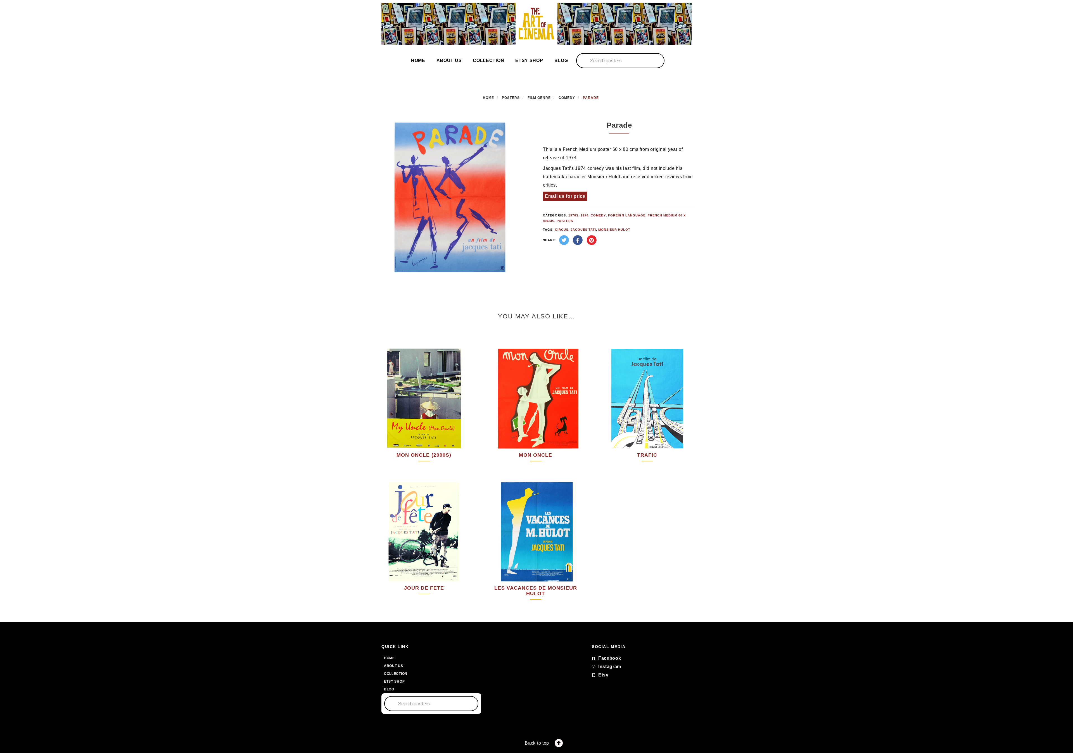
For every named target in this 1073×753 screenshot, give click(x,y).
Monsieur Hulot (614, 229)
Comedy (567, 98)
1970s (573, 215)
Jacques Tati (583, 229)
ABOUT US (449, 60)
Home (488, 98)
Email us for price (565, 196)
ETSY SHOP (529, 60)
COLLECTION (488, 60)
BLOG (561, 60)
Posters (511, 98)
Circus (561, 229)
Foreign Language (626, 215)
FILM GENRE (539, 98)
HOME (418, 60)
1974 (584, 215)
